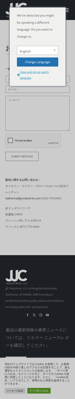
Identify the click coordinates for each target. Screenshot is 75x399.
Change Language (37, 62)
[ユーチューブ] (47, 315)
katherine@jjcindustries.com (23, 198)
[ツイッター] (34, 315)
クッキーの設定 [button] (15, 390)
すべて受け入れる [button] (38, 390)
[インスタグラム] (40, 315)
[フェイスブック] (27, 315)
